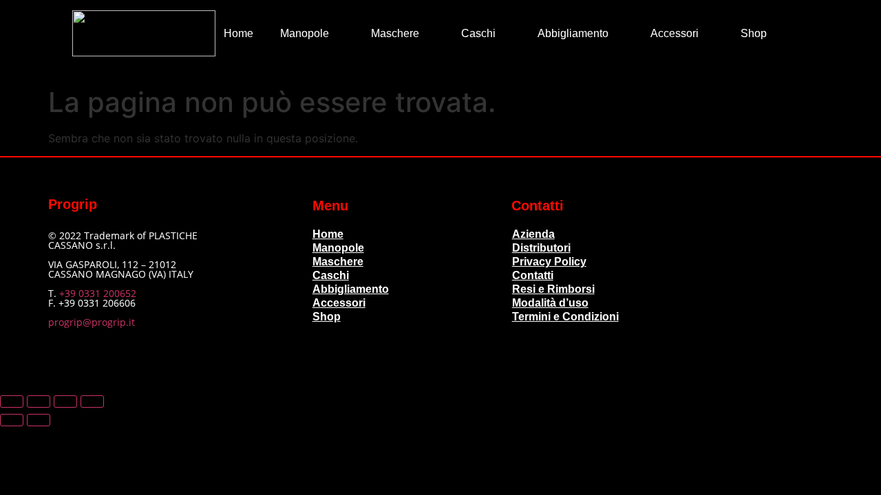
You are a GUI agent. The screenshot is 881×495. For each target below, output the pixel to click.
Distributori (541, 248)
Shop (754, 33)
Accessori (674, 33)
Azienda (533, 234)
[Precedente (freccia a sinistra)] (11, 420)
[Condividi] (65, 401)
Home (238, 33)
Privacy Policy (549, 261)
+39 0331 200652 (97, 293)
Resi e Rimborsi (553, 289)
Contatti (532, 275)
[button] (799, 33)
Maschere (395, 33)
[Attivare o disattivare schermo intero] (38, 401)
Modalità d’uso (550, 303)
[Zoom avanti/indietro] (11, 401)
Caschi (478, 33)
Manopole (304, 33)
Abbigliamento (573, 33)
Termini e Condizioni (565, 316)
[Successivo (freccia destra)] (38, 420)
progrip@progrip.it (91, 322)
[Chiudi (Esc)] (92, 401)
